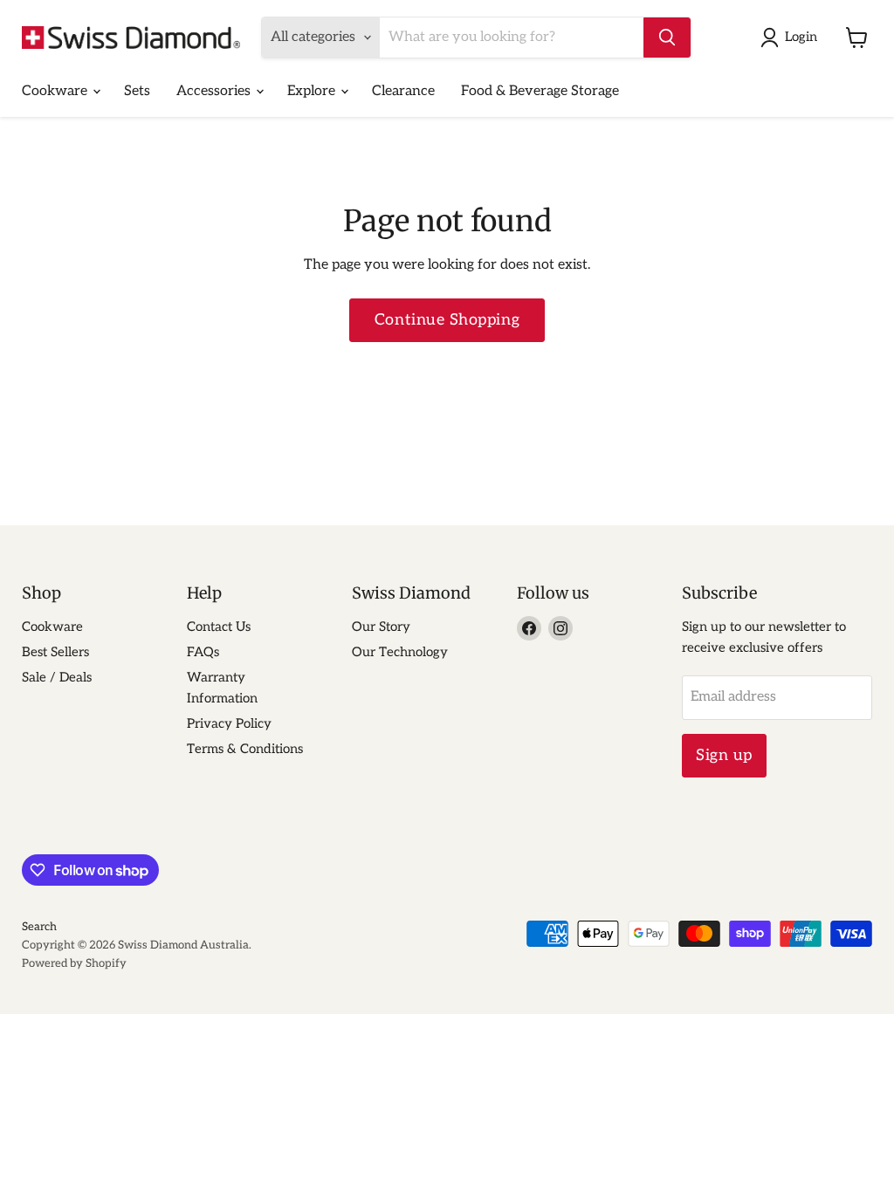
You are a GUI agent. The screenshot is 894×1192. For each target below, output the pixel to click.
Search (39, 927)
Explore (313, 91)
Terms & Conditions (245, 749)
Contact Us (219, 626)
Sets (137, 91)
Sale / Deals (57, 677)
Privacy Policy (229, 723)
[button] (792, 37)
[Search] (667, 37)
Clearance (403, 91)
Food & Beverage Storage (540, 91)
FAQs (203, 652)
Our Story (381, 626)
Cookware (56, 91)
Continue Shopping (447, 320)
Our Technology (400, 652)
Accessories (215, 91)
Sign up (724, 755)
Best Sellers (55, 652)
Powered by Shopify (74, 963)
